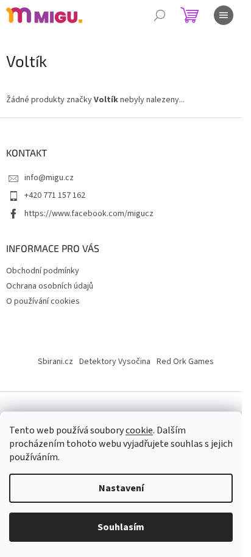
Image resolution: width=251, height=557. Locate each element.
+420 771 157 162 (54, 195)
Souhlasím (120, 527)
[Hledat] (159, 15)
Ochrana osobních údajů (49, 286)
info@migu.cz (49, 178)
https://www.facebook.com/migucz (89, 214)
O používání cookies (43, 301)
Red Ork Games (185, 362)
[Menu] (223, 15)
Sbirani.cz (55, 362)
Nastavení (121, 488)
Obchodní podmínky (42, 271)
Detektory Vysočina (114, 362)
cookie (139, 430)
